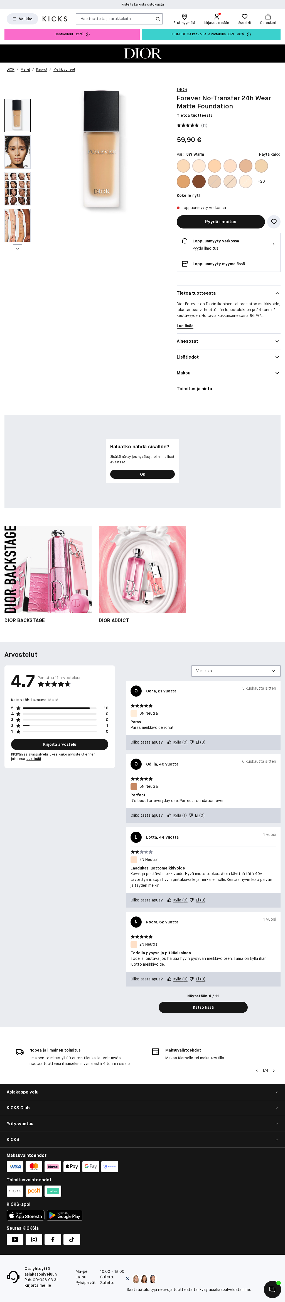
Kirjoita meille (37, 1285)
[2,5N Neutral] (214, 166)
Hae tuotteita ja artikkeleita (106, 18)
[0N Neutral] (245, 181)
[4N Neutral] (183, 181)
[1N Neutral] (199, 166)
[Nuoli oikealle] (273, 1070)
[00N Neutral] (230, 181)
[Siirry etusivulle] (55, 18)
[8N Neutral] (199, 181)
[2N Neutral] (230, 166)
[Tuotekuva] (142, 53)
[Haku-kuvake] (157, 18)
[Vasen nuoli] (256, 1070)
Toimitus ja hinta (194, 389)
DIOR (182, 90)
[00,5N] (214, 181)
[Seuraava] (17, 248)
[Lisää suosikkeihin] (274, 221)
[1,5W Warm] (183, 166)
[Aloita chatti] (272, 1289)
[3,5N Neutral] (245, 166)
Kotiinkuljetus (142, 4)
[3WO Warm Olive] (261, 166)
